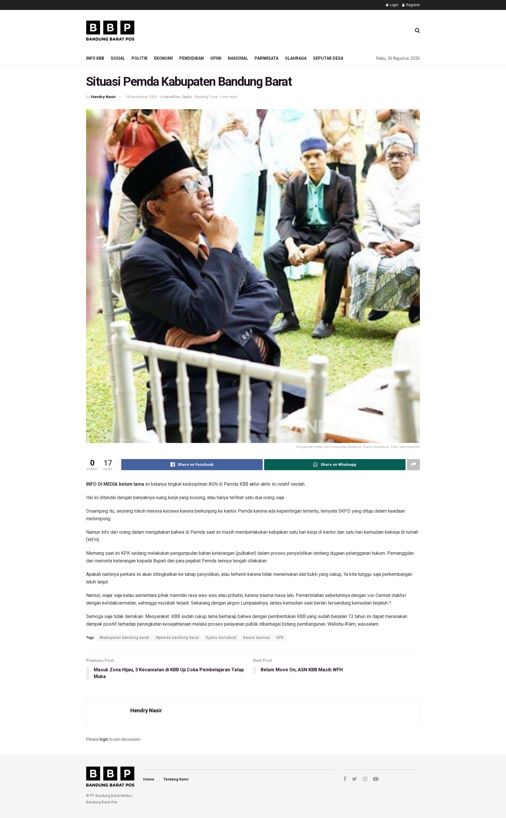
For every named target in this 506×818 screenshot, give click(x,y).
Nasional (238, 58)
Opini (215, 58)
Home (148, 779)
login (104, 739)
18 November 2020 (141, 97)
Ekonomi (163, 58)
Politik (139, 58)
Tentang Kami (176, 779)
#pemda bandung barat (177, 638)
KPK (280, 638)
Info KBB (95, 58)
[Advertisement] (300, 29)
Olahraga (296, 58)
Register (412, 5)
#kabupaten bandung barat (124, 638)
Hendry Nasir (103, 97)
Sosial (118, 58)
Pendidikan (191, 58)
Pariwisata (266, 58)
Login (394, 5)
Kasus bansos (256, 638)
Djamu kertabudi (221, 638)
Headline (171, 97)
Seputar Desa (328, 58)
